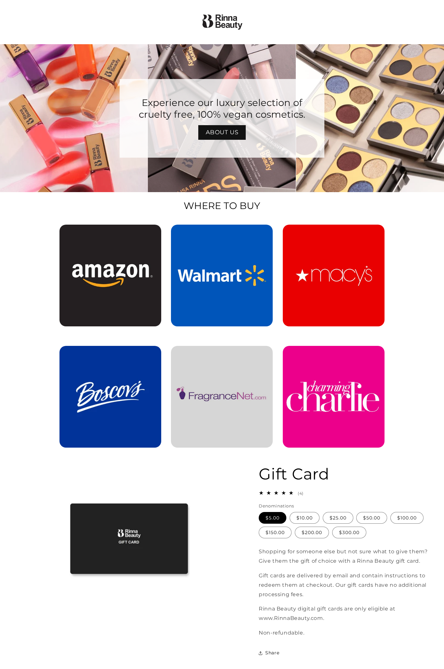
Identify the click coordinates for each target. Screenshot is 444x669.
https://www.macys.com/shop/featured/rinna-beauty (334, 234)
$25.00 (338, 518)
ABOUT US (222, 132)
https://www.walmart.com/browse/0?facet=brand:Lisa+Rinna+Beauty (222, 234)
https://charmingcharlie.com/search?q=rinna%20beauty (333, 355)
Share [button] (272, 653)
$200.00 (312, 533)
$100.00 (407, 518)
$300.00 (349, 533)
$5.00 (273, 518)
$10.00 (304, 518)
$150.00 (275, 533)
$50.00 (371, 518)
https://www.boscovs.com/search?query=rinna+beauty (106, 355)
